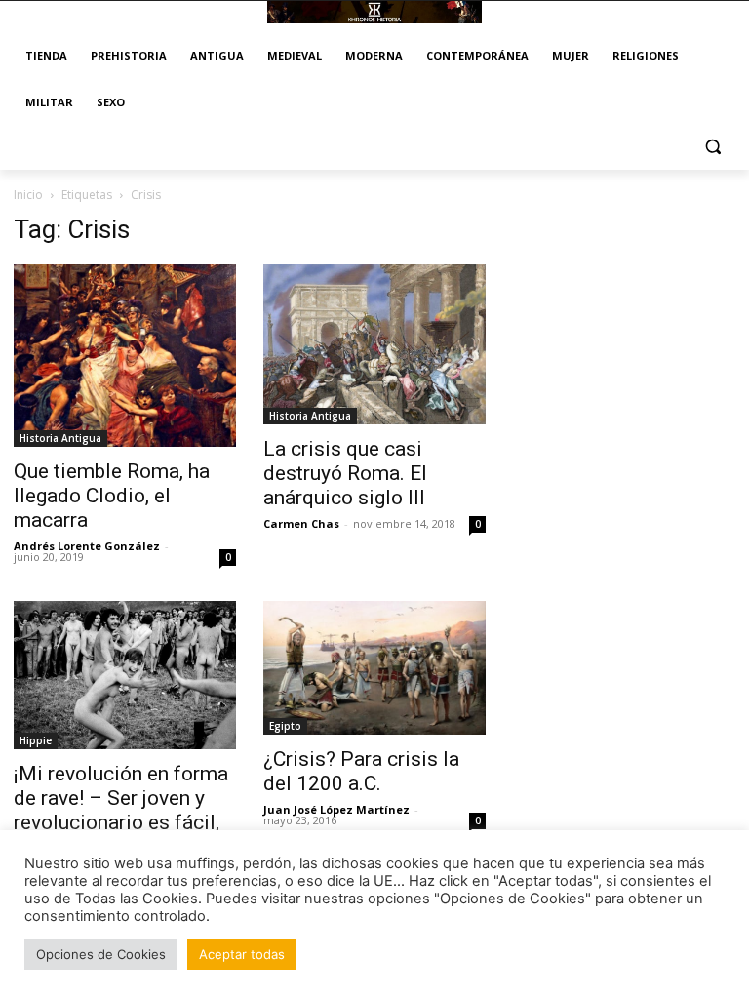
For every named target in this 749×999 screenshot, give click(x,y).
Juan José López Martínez (336, 809)
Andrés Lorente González (87, 546)
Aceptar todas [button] (242, 954)
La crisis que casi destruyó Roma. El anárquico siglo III (345, 473)
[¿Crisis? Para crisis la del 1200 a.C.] (374, 667)
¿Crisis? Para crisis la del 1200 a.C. (361, 771)
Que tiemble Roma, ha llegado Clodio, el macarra (112, 496)
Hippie (36, 740)
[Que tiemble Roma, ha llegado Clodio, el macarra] (125, 356)
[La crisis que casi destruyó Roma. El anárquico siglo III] (374, 344)
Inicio (28, 194)
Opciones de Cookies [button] (101, 954)
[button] (712, 147)
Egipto (285, 726)
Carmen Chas (301, 523)
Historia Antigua (60, 438)
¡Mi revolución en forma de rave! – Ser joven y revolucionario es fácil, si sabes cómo (121, 810)
